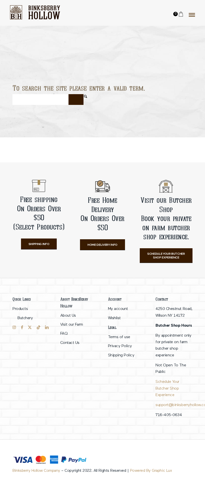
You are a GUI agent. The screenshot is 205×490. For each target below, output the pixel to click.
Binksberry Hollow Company (36, 471)
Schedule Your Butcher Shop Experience (167, 388)
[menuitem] (31, 313)
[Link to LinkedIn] (46, 327)
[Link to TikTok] (38, 327)
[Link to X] (30, 327)
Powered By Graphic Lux (151, 471)
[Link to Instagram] (14, 327)
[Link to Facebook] (22, 327)
